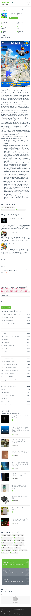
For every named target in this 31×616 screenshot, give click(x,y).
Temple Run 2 (7, 330)
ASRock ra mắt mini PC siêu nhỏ (20, 497)
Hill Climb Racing (7, 355)
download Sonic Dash (8, 207)
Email (3, 301)
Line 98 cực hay (7, 348)
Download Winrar (19, 545)
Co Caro (5, 398)
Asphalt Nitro (7, 392)
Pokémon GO (7, 342)
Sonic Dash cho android (8, 210)
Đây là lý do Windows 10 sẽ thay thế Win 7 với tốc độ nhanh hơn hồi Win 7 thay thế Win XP (20, 429)
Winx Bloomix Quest (8, 358)
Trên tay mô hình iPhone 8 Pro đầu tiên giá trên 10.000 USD (21, 452)
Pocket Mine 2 (13, 244)
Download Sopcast (7, 547)
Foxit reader (24, 550)
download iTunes (19, 540)
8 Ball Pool (6, 339)
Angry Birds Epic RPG (8, 377)
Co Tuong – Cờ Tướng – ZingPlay (11, 336)
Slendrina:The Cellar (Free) (17, 218)
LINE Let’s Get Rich (8, 405)
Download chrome (7, 543)
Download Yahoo (7, 545)
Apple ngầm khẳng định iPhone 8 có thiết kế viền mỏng (19, 486)
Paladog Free (13, 232)
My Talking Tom (7, 352)
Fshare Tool (14, 552)
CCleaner (18, 547)
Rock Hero (6, 383)
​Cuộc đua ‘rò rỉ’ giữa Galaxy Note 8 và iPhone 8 (20, 474)
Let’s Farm (6, 333)
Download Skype (19, 538)
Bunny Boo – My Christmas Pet (11, 370)
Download (14, 18)
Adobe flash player (18, 535)
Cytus (5, 389)
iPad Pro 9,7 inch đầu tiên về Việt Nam (20, 508)
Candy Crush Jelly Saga (9, 345)
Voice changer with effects (10, 367)
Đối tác (4, 589)
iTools (15, 550)
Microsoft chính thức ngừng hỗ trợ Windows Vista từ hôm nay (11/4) (20, 464)
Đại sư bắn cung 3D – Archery (10, 364)
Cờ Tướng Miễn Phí (8, 320)
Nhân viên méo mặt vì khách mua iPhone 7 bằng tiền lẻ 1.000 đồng (20, 441)
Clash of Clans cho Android (10, 327)
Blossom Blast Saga (8, 317)
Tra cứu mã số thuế (5, 611)
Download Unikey (7, 538)
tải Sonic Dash (21, 210)
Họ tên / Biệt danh (6, 295)
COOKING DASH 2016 (9, 395)
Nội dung (4, 273)
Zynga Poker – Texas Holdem (10, 380)
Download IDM (6, 535)
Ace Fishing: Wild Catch (9, 361)
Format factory (6, 550)
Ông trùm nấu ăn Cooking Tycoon (12, 314)
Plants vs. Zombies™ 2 (9, 373)
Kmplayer (5, 552)
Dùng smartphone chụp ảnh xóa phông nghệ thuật (20, 520)
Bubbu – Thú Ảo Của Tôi (9, 323)
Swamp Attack (7, 401)
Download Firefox (7, 540)
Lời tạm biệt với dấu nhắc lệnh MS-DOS (21, 416)
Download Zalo (19, 543)
